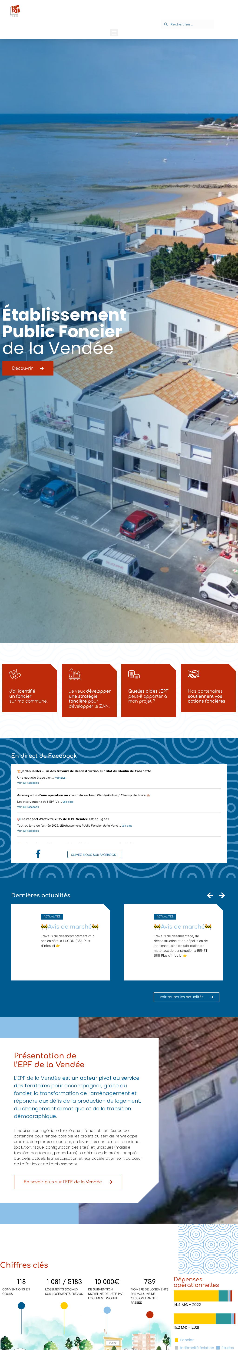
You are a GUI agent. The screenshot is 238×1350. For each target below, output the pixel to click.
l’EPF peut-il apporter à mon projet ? (148, 696)
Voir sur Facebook (28, 782)
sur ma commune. (28, 696)
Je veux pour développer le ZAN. (90, 699)
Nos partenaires (206, 696)
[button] (114, 32)
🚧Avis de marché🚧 (70, 927)
